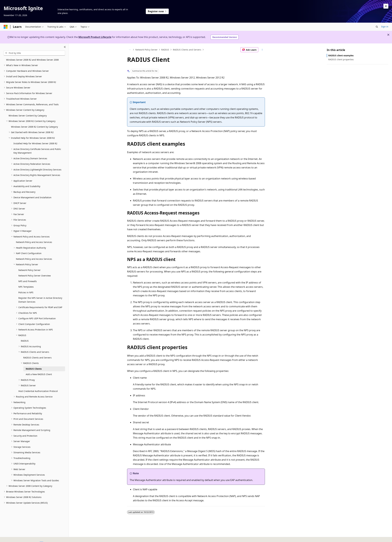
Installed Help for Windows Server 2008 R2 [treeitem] (35, 143)
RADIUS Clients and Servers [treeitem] (37, 357)
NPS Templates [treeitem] (26, 286)
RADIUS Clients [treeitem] (34, 368)
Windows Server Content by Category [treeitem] (28, 115)
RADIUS (165, 49)
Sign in (384, 26)
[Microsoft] (6, 27)
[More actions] (262, 49)
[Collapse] (65, 47)
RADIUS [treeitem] (25, 340)
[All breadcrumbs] (129, 49)
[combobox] (34, 53)
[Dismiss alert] (385, 6)
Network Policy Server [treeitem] (29, 270)
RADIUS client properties (341, 59)
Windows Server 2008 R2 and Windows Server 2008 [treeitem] (32, 59)
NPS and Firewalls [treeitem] (27, 281)
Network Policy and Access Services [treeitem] (34, 242)
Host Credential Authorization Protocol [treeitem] (38, 391)
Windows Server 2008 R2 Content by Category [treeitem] (34, 126)
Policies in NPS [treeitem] (25, 292)
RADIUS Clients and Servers (187, 49)
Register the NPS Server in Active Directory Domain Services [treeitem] (40, 299)
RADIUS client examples (341, 55)
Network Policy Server (146, 49)
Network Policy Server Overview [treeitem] (34, 275)
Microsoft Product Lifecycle (94, 37)
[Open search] (377, 27)
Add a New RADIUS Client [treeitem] (39, 374)
